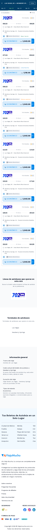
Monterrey (21, 438)
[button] (18, 30)
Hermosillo (21, 441)
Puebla (4, 429)
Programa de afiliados (9, 490)
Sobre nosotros (7, 483)
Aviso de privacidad (8, 497)
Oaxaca (4, 432)
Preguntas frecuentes (9, 487)
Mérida (19, 426)
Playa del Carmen (23, 432)
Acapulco (5, 441)
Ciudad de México (8, 426)
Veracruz (5, 435)
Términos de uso (7, 500)
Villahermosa (22, 435)
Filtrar (33, 12)
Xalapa (19, 429)
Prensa (4, 493)
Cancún (4, 438)
